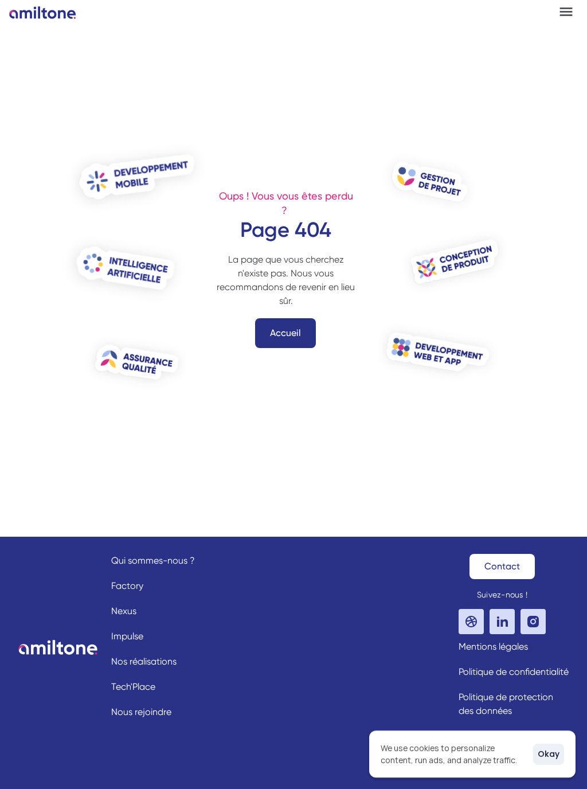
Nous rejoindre (141, 711)
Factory (127, 585)
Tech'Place (133, 686)
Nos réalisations (144, 661)
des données (485, 710)
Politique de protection (506, 697)
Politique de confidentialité (514, 671)
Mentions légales (493, 646)
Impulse (127, 636)
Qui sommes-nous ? (153, 560)
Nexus (123, 611)
